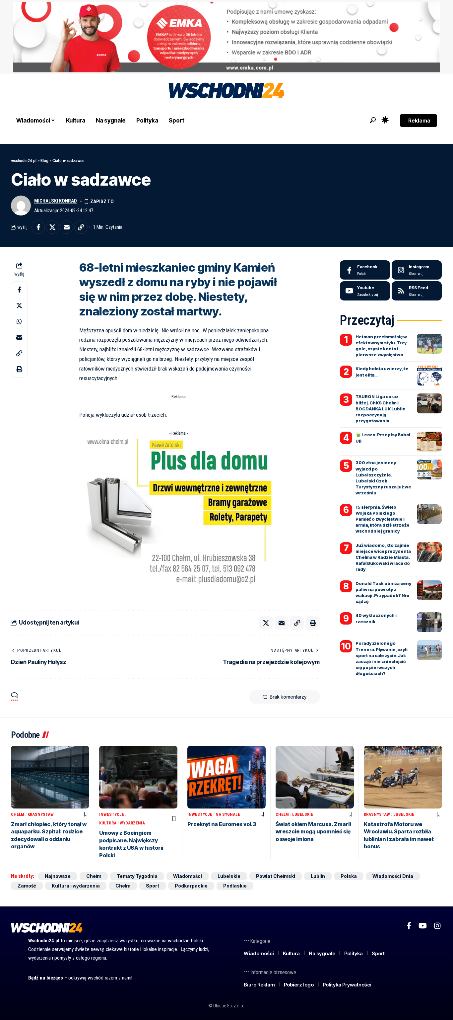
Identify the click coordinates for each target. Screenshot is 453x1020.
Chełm (17, 814)
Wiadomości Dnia (392, 876)
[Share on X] (52, 227)
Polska (349, 876)
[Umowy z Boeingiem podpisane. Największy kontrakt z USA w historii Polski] (138, 777)
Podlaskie (235, 886)
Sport (152, 886)
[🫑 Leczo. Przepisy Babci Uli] (429, 442)
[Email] (66, 227)
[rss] (417, 290)
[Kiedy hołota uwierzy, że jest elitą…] (429, 375)
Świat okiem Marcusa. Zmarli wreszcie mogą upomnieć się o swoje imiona (313, 831)
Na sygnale (228, 814)
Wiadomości (187, 876)
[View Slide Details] (226, 37)
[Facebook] (365, 270)
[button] (373, 120)
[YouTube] (422, 926)
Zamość (27, 886)
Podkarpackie (191, 886)
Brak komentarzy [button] (288, 697)
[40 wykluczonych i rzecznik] (429, 622)
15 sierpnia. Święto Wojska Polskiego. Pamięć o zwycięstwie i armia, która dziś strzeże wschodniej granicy (383, 519)
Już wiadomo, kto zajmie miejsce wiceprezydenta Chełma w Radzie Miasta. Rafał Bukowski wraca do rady (383, 557)
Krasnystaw (41, 814)
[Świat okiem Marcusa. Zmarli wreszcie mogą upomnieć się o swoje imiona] (315, 777)
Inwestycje (111, 814)
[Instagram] (417, 270)
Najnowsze (58, 876)
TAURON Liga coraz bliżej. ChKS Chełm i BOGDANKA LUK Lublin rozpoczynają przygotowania (381, 408)
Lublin (318, 876)
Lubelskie (302, 814)
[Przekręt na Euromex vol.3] (226, 777)
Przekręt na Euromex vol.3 (221, 824)
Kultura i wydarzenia (122, 822)
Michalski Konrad (55, 201)
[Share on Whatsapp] (19, 321)
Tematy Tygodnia (137, 876)
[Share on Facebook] (38, 227)
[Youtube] (365, 290)
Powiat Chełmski (275, 876)
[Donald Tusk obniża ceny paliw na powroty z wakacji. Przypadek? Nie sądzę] (429, 590)
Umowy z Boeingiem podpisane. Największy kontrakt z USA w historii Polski (131, 843)
